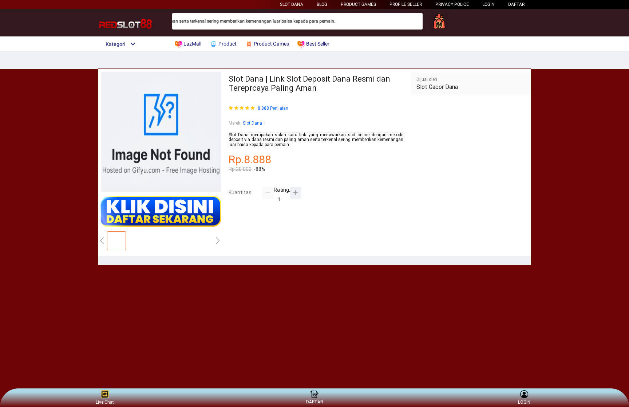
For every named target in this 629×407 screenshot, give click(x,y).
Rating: (282, 190)
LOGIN (488, 4)
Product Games (358, 4)
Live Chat (105, 402)
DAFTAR (516, 4)
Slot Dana (252, 123)
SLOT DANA (291, 4)
